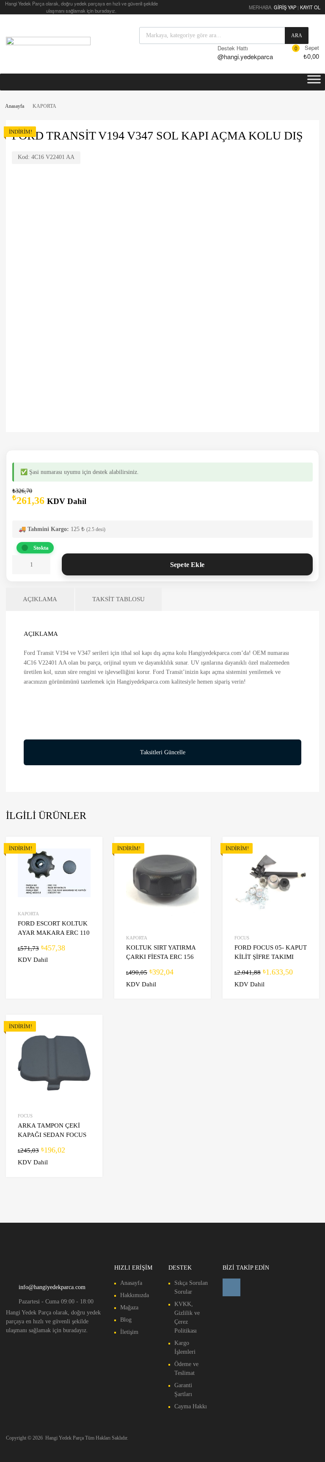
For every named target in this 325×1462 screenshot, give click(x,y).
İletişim (129, 1332)
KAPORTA (28, 913)
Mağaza (129, 1307)
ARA (296, 35)
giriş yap (285, 7)
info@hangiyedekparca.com (52, 1287)
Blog (126, 1320)
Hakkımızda (134, 1295)
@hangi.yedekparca (238, 56)
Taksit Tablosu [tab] (118, 599)
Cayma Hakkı (190, 1406)
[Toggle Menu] (314, 82)
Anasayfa (14, 106)
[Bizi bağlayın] (231, 1287)
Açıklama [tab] (40, 599)
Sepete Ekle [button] (85, 959)
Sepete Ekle (187, 564)
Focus (241, 937)
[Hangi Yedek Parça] (48, 42)
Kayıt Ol (310, 7)
